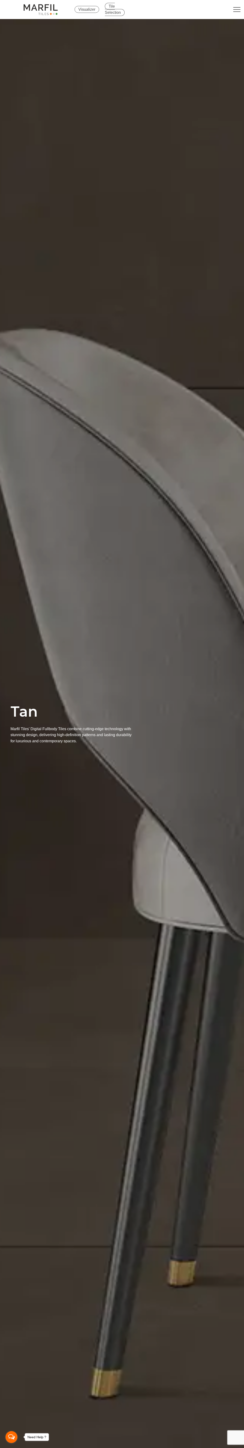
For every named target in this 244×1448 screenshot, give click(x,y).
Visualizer (86, 9)
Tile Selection (113, 9)
